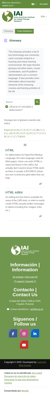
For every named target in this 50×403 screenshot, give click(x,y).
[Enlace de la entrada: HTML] (41, 184)
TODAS (21, 136)
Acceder (44, 4)
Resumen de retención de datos (20, 376)
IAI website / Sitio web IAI (25, 277)
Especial (8, 130)
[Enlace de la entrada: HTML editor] (41, 216)
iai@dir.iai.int (7, 5)
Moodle (25, 391)
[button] (34, 4)
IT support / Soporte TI (25, 281)
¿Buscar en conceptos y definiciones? (21, 108)
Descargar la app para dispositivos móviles (21, 381)
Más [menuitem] (43, 16)
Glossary (8, 31)
